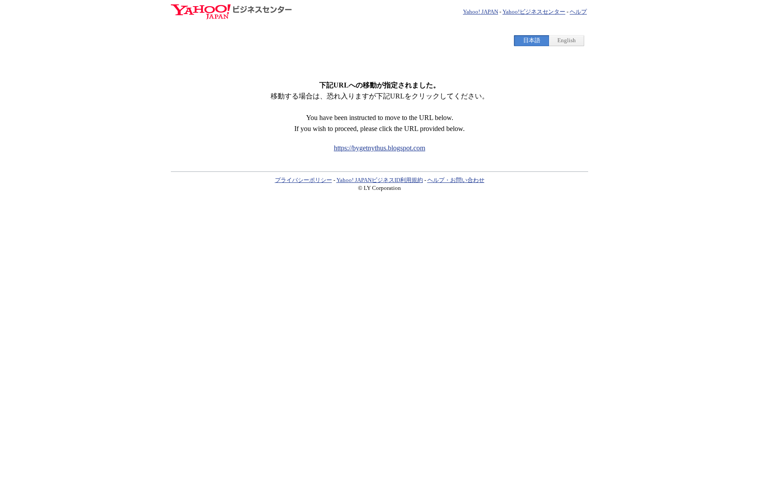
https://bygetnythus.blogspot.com (379, 148)
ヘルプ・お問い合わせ (455, 180)
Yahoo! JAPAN (480, 11)
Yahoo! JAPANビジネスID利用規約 (379, 180)
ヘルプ (578, 11)
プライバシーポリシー (303, 180)
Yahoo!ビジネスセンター (533, 11)
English (566, 40)
